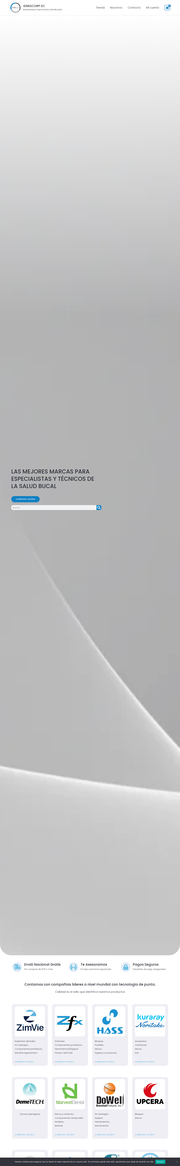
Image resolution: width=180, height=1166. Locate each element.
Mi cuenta (152, 8)
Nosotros (116, 8)
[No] (176, 1161)
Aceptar (160, 1162)
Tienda (100, 8)
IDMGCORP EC (34, 6)
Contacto (134, 8)
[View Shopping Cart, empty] (167, 7)
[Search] (98, 507)
